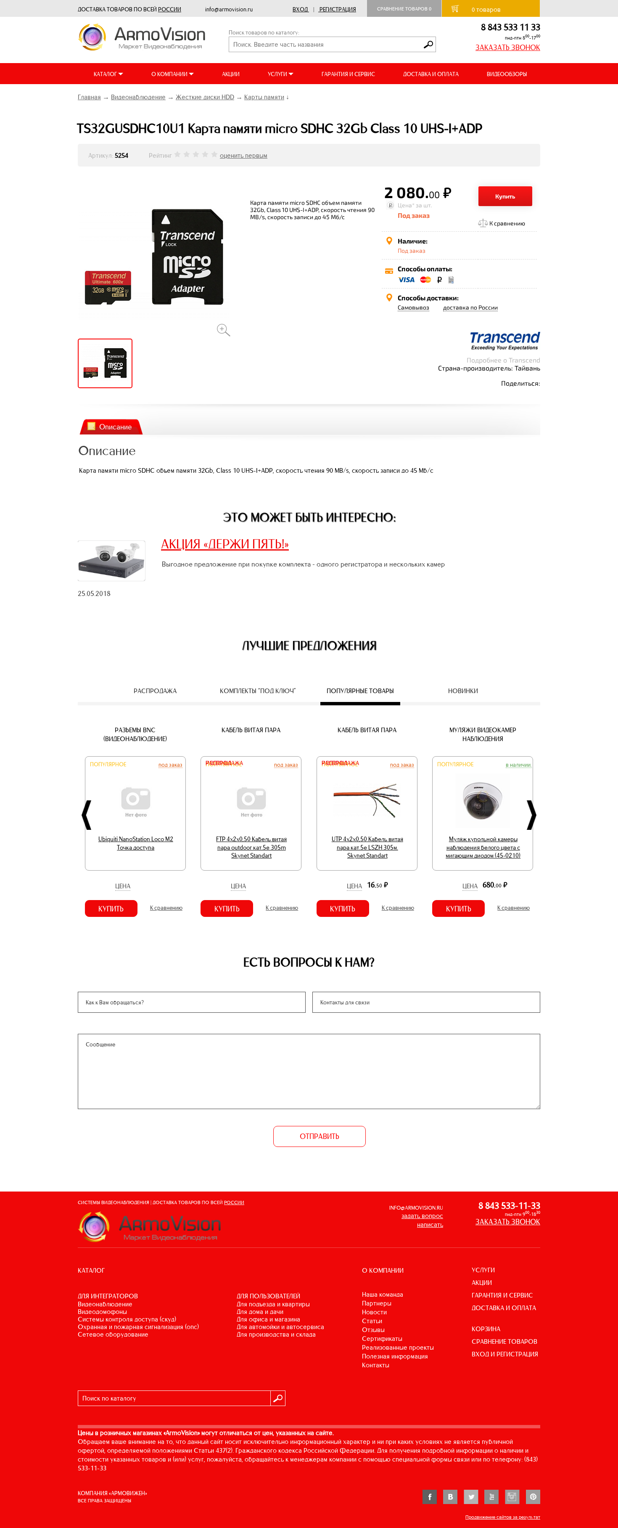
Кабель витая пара (251, 730)
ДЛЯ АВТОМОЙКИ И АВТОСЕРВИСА (280, 1327)
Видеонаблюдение (138, 97)
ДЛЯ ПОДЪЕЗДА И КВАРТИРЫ (273, 1304)
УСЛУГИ (483, 1270)
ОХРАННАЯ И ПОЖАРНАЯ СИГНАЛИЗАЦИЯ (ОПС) (138, 1327)
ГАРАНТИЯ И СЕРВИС (348, 74)
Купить (505, 196)
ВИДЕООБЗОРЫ (507, 74)
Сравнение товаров (404, 9)
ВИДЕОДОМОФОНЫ (102, 1312)
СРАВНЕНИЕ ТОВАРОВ (504, 1341)
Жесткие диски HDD (205, 97)
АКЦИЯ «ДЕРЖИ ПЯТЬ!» (225, 544)
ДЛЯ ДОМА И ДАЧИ (260, 1312)
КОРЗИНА (486, 1329)
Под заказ (170, 764)
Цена (122, 886)
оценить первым (243, 155)
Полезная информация (395, 1356)
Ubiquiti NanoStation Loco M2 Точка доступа (135, 843)
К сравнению (507, 223)
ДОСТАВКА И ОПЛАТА (431, 74)
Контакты (375, 1365)
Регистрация (338, 9)
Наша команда (382, 1294)
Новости (374, 1312)
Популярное (108, 764)
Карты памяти (264, 97)
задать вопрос (422, 1216)
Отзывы (373, 1330)
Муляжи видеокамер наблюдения (482, 734)
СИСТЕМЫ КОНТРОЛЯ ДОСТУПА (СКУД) (127, 1319)
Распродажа (224, 763)
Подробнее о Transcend (503, 360)
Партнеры (376, 1303)
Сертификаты (382, 1339)
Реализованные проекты (398, 1347)
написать (430, 1225)
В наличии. (519, 764)
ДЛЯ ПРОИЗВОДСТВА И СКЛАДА (276, 1334)
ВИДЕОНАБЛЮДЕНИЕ (105, 1304)
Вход (300, 9)
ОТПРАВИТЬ (319, 1136)
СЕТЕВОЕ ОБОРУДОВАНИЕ (113, 1334)
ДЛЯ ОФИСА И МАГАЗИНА (268, 1319)
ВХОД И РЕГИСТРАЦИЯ (505, 1354)
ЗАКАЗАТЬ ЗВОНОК (507, 47)
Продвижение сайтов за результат (502, 1517)
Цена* (406, 205)
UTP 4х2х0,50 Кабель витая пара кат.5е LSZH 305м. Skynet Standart (367, 847)
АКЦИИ (231, 74)
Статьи (372, 1321)
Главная (89, 97)
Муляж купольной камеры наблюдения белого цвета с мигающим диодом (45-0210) (483, 847)
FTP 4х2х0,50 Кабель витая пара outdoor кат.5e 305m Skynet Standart (251, 847)
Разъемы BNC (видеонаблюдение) (135, 734)
